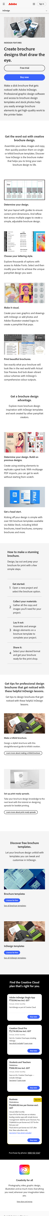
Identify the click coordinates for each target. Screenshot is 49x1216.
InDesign (6, 10)
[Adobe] (13, 4)
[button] (34, 4)
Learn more (28, 1043)
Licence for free (12, 900)
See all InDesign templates (15, 958)
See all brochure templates (15, 905)
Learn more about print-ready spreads (21, 812)
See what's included (16, 1043)
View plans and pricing (24, 1202)
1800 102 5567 (34, 1153)
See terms (12, 1080)
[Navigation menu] (4, 4)
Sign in (41, 4)
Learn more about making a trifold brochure (23, 753)
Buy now (24, 77)
